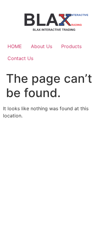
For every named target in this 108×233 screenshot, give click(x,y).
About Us (41, 46)
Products (71, 46)
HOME (15, 46)
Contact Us (20, 58)
